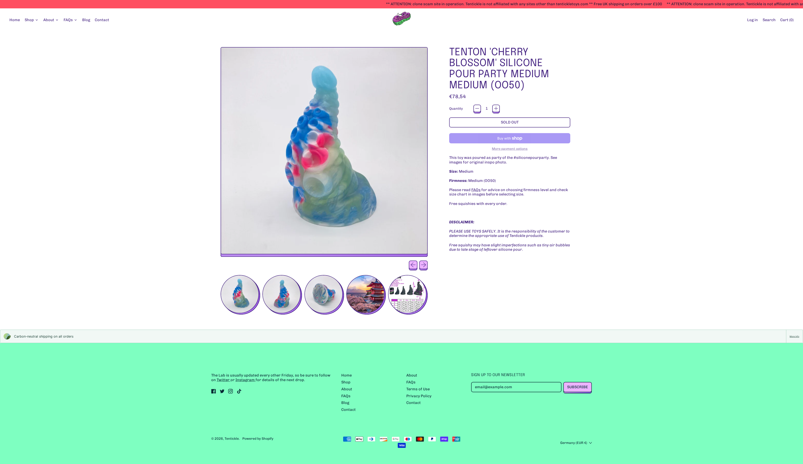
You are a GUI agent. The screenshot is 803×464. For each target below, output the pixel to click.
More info (794, 336)
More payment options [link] (510, 149)
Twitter (223, 380)
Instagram (245, 380)
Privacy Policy (418, 396)
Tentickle (232, 439)
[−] (477, 108)
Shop (345, 382)
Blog (86, 20)
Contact (102, 20)
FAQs (476, 190)
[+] (496, 108)
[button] (769, 20)
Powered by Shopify (257, 439)
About (346, 389)
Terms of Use (418, 389)
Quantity (456, 109)
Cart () (787, 21)
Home (14, 20)
